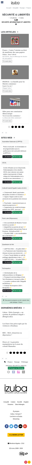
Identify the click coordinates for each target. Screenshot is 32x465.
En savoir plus (7, 61)
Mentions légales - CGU (16, 443)
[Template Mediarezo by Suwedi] (22, 453)
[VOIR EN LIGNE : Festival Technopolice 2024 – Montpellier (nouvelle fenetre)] (10, 288)
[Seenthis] (18, 372)
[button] (1, 2)
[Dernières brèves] (2, 358)
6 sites (21, 18)
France (28, 8)
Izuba (12, 448)
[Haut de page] (29, 462)
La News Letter (16, 435)
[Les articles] (2, 133)
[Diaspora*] (8, 372)
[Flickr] (20, 426)
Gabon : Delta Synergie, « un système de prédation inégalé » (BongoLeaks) (13, 314)
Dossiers (10, 404)
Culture (13, 402)
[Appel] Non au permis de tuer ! (14, 227)
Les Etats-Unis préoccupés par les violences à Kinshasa (14, 325)
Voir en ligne (18, 156)
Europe (22, 8)
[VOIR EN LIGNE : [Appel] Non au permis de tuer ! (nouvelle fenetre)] (25, 227)
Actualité (15, 8)
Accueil (8, 8)
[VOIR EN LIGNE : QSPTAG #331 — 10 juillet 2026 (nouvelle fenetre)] (25, 259)
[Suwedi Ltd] (26, 453)
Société (19, 402)
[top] (6, 133)
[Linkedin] (16, 426)
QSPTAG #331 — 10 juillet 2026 (14, 259)
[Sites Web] (2, 296)
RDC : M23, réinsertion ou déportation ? (12, 334)
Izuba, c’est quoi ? (16, 414)
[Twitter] (11, 426)
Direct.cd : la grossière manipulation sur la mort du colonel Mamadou (12, 344)
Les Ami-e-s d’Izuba (16, 416)
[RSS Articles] (17, 20)
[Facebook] (13, 372)
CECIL (4, 162)
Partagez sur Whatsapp (16, 368)
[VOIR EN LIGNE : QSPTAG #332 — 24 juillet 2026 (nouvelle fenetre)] (25, 249)
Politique (24, 362)
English (26, 402)
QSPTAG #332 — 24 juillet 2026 (14, 249)
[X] (23, 372)
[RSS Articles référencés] (15, 20)
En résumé (8, 156)
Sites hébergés (19, 404)
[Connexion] (25, 462)
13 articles (13, 18)
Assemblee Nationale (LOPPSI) (12, 141)
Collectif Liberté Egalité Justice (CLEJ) (14, 188)
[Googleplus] (25, 426)
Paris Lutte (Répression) (9, 218)
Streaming (16, 419)
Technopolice (6, 268)
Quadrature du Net (8, 244)
